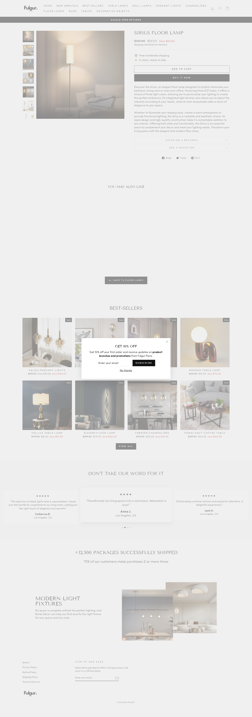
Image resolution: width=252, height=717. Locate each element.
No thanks (126, 370)
